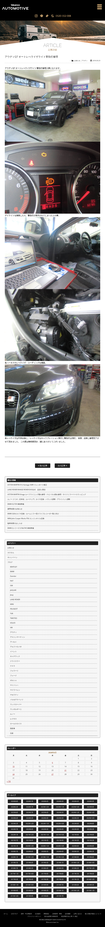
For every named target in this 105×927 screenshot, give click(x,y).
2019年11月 (45, 857)
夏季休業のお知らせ (15, 509)
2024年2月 (75, 818)
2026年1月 (29, 807)
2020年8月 (90, 846)
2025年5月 (60, 812)
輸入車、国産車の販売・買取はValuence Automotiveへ (27, 7)
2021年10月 (60, 835)
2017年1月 (75, 879)
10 (13, 766)
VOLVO (12, 623)
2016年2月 (44, 890)
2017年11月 (14, 874)
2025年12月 (45, 807)
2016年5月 (90, 885)
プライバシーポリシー (34, 916)
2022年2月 (90, 829)
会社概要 (67, 913)
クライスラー (15, 661)
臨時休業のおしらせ (15, 523)
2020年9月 (75, 846)
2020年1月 (14, 857)
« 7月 (9, 781)
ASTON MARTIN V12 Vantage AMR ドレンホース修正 (27, 485)
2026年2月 (14, 807)
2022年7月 (14, 829)
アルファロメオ (16, 646)
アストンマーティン (17, 637)
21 (65, 770)
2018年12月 (75, 862)
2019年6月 (29, 862)
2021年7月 (14, 840)
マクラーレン (15, 690)
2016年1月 (60, 890)
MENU (99, 6)
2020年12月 (30, 846)
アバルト (13, 642)
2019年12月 (30, 857)
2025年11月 (60, 807)
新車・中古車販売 (26, 913)
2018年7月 (14, 868)
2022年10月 (60, 823)
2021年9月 (75, 835)
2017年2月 (60, 879)
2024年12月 (75, 812)
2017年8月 (60, 874)
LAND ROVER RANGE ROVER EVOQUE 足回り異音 (27, 489)
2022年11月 (45, 823)
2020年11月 (45, 846)
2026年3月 (90, 801)
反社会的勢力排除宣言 (51, 916)
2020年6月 (29, 851)
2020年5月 (44, 851)
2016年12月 (90, 879)
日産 (11, 733)
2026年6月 (44, 801)
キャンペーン (12, 557)
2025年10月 (75, 807)
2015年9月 (29, 896)
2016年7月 (60, 885)
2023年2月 (14, 823)
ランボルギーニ (16, 709)
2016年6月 (75, 885)
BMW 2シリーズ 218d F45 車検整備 (21, 528)
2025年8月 (14, 812)
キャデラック (15, 656)
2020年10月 (60, 846)
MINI (12, 604)
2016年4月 (14, 890)
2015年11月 (90, 890)
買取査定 (46, 913)
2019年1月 (60, 862)
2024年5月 (29, 818)
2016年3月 (29, 890)
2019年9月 (75, 857)
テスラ (12, 666)
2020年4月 (60, 851)
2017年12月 (90, 868)
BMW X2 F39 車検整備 (16, 504)
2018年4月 (44, 868)
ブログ (10, 562)
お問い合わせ (78, 913)
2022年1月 (14, 835)
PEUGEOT (14, 609)
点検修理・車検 (57, 913)
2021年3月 (75, 840)
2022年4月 (60, 829)
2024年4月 (44, 818)
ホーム (6, 913)
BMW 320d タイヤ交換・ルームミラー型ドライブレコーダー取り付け (33, 513)
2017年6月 (90, 874)
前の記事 (43, 465)
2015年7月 (60, 896)
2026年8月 (14, 801)
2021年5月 (44, 840)
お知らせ (77, 60)
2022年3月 (75, 829)
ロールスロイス (16, 723)
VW (11, 627)
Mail (47, 16)
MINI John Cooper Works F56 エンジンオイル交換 (26, 518)
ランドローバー (16, 704)
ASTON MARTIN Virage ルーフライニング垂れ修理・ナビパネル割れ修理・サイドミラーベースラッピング (47, 494)
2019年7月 (14, 862)
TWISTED (13, 618)
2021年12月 (30, 835)
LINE (42, 16)
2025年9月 (90, 807)
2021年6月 (29, 840)
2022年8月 (90, 823)
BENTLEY (13, 567)
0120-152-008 (63, 15)
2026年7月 (29, 801)
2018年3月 (60, 868)
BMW (12, 571)
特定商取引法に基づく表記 (69, 916)
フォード (13, 675)
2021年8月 (90, 835)
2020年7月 (14, 851)
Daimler (13, 576)
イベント (13, 651)
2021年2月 (90, 840)
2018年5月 (29, 868)
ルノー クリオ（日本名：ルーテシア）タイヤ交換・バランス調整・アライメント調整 (39, 499)
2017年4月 (29, 879)
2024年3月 (60, 818)
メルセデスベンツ (16, 699)
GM (11, 585)
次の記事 (62, 465)
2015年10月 (14, 896)
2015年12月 (75, 890)
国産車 (12, 728)
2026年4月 (75, 801)
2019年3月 (44, 862)
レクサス (13, 719)
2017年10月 (30, 874)
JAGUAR (13, 590)
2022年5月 (44, 829)
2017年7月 (75, 874)
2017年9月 (44, 874)
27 (52, 774)
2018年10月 (90, 862)
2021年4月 (60, 840)
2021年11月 (45, 835)
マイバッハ (14, 685)
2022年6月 (29, 829)
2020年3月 (75, 851)
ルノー (12, 714)
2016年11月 (14, 885)
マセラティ (14, 695)
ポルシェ (13, 680)
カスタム (11, 552)
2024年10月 (90, 812)
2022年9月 (75, 823)
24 (13, 774)
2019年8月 (90, 857)
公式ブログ (14, 913)
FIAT (11, 581)
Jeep (11, 595)
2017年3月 (44, 879)
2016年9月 (44, 885)
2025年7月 (29, 812)
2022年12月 (30, 823)
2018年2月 (75, 868)
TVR (11, 613)
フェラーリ (14, 671)
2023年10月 (90, 818)
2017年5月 (14, 879)
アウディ (84, 60)
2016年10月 (30, 885)
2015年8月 (44, 896)
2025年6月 (44, 812)
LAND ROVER (15, 599)
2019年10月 (60, 857)
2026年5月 (60, 801)
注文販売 (37, 913)
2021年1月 (14, 846)
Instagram (36, 16)
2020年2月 (90, 851)
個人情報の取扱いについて (93, 913)
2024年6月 (14, 818)
